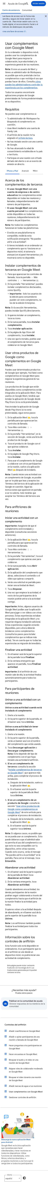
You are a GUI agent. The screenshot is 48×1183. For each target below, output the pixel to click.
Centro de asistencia (11, 10)
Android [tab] (25, 171)
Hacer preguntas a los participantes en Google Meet (25, 1047)
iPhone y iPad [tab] (12, 171)
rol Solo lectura (25, 138)
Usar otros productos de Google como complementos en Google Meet (24, 809)
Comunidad (27, 10)
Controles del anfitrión (15, 1024)
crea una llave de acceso (13, 31)
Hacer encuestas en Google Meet (23, 1054)
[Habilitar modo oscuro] (24, 1178)
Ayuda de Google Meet (18, 3)
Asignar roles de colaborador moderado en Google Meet (26, 1070)
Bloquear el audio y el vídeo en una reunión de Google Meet (23, 1061)
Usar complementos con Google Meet (26, 1092)
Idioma (9, 1175)
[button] (4, 4)
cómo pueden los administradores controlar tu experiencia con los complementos (23, 84)
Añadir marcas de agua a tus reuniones (25, 1086)
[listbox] (35, 170)
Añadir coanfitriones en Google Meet (24, 1031)
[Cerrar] (45, 16)
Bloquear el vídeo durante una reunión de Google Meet (25, 1079)
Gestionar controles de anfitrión (22, 1097)
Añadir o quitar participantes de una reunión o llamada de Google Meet (24, 1038)
